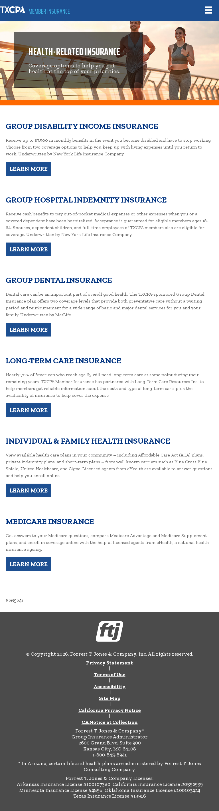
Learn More (28, 168)
